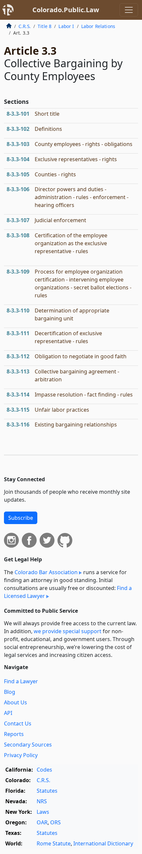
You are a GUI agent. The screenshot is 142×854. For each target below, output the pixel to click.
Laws (43, 811)
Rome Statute (54, 843)
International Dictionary (103, 843)
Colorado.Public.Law (65, 9)
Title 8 (45, 26)
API (8, 713)
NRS (42, 801)
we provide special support (67, 631)
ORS (55, 822)
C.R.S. (24, 26)
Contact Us (17, 723)
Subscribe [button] (20, 517)
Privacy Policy (21, 755)
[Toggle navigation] (129, 9)
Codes (44, 769)
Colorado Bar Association (46, 572)
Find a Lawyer (21, 681)
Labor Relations (98, 26)
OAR (42, 822)
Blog (9, 691)
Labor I (66, 26)
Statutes (47, 790)
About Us (15, 702)
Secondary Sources (28, 744)
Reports (14, 734)
